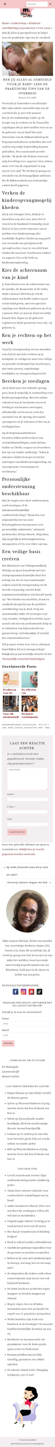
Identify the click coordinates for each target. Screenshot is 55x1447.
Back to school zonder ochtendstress (29, 1242)
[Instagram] (24, 992)
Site (9, 819)
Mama (11, 727)
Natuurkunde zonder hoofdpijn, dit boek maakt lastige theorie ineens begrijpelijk (27, 1123)
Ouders (19, 727)
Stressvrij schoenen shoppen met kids (27, 882)
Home (5, 23)
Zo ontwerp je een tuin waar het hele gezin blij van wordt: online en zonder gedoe (28, 1138)
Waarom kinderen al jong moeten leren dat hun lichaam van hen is (28, 1108)
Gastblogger (29, 725)
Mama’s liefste (10, 1076)
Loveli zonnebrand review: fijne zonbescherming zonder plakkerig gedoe (28, 1180)
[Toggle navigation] (5, 4)
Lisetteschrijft (10, 1071)
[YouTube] (31, 992)
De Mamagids (10, 1066)
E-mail (11, 807)
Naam (11, 794)
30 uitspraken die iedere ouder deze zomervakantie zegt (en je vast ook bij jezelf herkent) (29, 1278)
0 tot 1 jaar (44, 28)
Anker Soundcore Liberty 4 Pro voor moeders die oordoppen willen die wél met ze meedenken (29, 1210)
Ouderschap (19, 23)
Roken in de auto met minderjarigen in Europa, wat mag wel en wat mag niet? (29, 1263)
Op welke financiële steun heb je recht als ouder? (27, 871)
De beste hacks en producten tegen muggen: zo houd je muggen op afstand (28, 1293)
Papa (40, 727)
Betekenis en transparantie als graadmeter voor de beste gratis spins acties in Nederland (26, 1344)
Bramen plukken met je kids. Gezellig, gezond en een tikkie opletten (25, 1359)
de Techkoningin (36, 1444)
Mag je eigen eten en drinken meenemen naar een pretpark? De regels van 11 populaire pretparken (29, 1309)
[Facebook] (16, 992)
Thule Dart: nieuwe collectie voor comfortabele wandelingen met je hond (28, 1195)
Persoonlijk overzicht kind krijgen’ (23, 659)
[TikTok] (39, 992)
